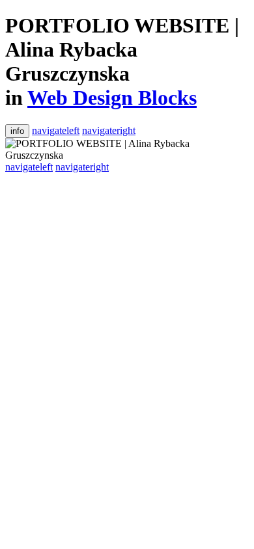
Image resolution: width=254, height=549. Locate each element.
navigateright (108, 130)
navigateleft (55, 130)
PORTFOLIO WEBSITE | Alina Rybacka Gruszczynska (122, 49)
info (17, 131)
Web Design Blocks (112, 97)
